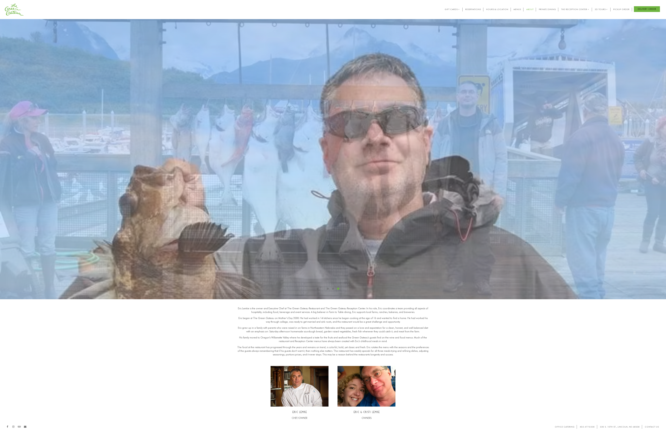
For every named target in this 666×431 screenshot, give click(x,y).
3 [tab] (338, 289)
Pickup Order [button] (621, 9)
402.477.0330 (587, 426)
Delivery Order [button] (647, 9)
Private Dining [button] (547, 9)
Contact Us (652, 426)
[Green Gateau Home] (14, 9)
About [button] (530, 9)
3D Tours (601, 9)
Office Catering (565, 426)
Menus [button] (517, 9)
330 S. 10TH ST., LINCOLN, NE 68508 (620, 426)
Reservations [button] (473, 9)
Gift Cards (452, 9)
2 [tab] (333, 289)
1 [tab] (328, 289)
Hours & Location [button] (497, 9)
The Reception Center (574, 9)
